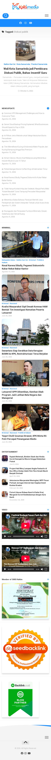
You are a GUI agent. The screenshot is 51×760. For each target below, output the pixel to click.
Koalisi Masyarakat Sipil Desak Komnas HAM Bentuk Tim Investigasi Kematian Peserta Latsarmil (25, 309)
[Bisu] (42, 536)
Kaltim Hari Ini (9, 64)
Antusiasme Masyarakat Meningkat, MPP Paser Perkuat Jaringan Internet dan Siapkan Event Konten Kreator (29, 482)
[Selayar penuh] (46, 536)
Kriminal (32, 260)
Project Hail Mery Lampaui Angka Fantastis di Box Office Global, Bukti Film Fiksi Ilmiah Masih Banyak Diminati (29, 471)
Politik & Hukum (24, 433)
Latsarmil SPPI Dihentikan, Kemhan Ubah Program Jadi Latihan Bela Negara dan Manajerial (22, 394)
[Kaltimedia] (20, 23)
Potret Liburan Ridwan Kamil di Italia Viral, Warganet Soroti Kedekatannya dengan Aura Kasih (28, 494)
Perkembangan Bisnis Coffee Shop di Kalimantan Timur (25, 169)
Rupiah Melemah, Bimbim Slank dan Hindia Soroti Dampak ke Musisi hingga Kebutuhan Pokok (27, 459)
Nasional (13, 303)
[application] (25, 525)
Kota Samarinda (23, 64)
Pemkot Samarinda (39, 64)
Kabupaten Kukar (8, 260)
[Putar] (5, 536)
